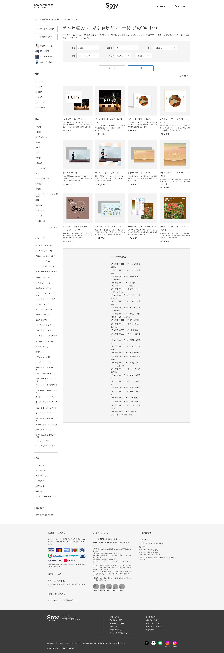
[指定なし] (144, 55)
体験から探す (46, 37)
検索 (140, 68)
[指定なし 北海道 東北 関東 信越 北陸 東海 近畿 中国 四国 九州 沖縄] (123, 55)
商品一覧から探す (46, 29)
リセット (112, 68)
